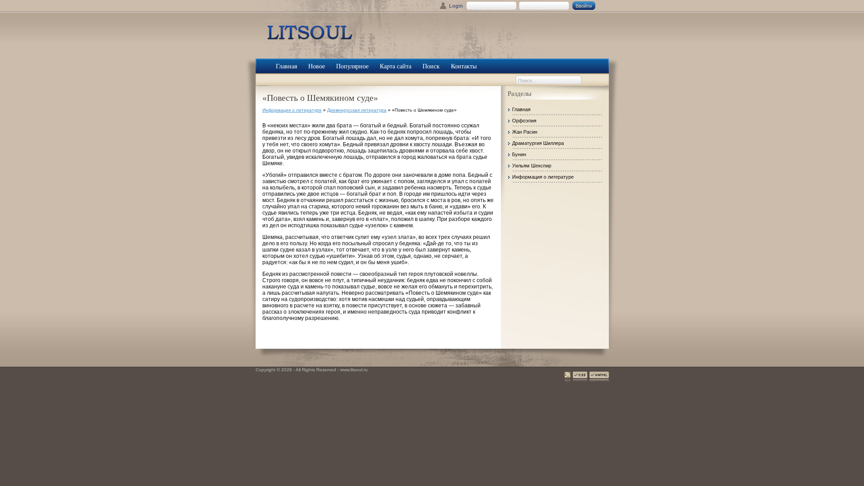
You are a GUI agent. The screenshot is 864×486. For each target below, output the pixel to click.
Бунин (519, 154)
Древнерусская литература (357, 110)
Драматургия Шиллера (538, 143)
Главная (521, 109)
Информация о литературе (292, 110)
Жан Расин (524, 132)
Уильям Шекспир (531, 165)
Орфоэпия (524, 120)
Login (456, 6)
